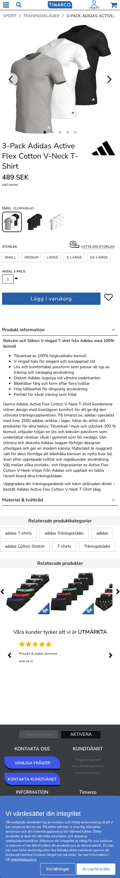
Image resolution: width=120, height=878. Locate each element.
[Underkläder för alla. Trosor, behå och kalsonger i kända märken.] (60, 4)
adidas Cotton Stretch (25, 546)
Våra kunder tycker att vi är (60, 631)
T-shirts (64, 546)
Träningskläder (97, 546)
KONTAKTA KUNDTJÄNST (32, 779)
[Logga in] (94, 5)
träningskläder (41, 16)
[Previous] (11, 79)
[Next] (108, 79)
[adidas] (103, 154)
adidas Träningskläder (64, 533)
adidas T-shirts (18, 533)
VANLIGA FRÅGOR (32, 763)
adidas (102, 533)
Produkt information (23, 330)
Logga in (94, 7)
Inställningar (57, 869)
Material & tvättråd (22, 500)
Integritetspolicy (87, 772)
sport (9, 16)
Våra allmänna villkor (87, 766)
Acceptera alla (96, 869)
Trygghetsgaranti (88, 759)
